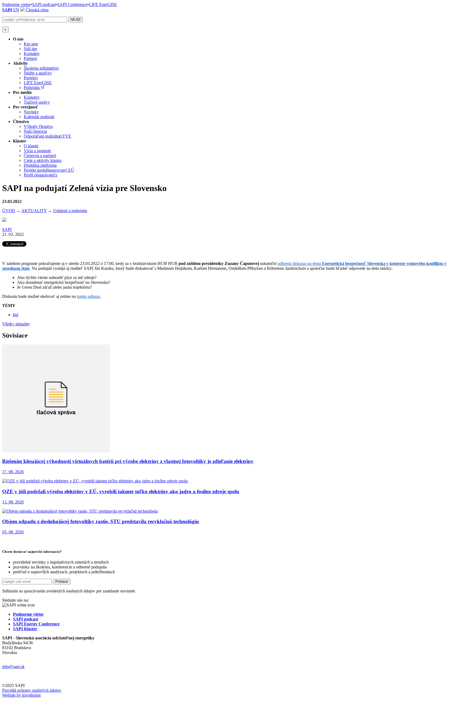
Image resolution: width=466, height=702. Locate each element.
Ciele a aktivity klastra (42, 160)
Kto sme (31, 44)
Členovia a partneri (40, 155)
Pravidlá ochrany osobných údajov (31, 690)
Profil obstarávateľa (40, 175)
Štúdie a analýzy (38, 73)
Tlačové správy (37, 102)
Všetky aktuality (16, 324)
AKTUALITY (34, 210)
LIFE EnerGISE (103, 4)
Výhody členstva (38, 126)
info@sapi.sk (13, 666)
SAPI (7, 10)
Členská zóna (37, 10)
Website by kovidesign (21, 695)
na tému (314, 263)
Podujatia (32, 87)
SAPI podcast (44, 4)
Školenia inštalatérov (41, 68)
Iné (15, 314)
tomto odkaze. (89, 296)
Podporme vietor (16, 4)
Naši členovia (35, 131)
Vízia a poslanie (37, 150)
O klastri (31, 146)
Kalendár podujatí (39, 116)
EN (16, 10)
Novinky (31, 112)
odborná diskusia (292, 263)
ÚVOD (8, 210)
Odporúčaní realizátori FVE (47, 136)
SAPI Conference (72, 4)
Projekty (31, 78)
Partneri (30, 58)
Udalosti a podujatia (70, 210)
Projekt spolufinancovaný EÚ (49, 170)
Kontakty (32, 53)
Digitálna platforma (40, 165)
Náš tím (30, 48)
